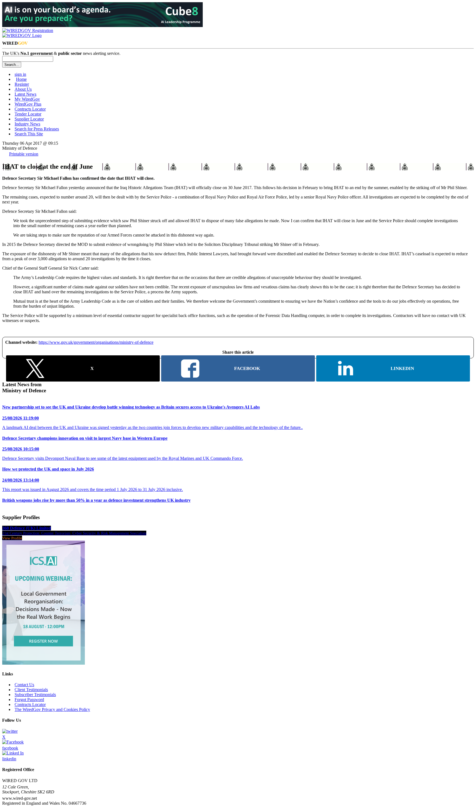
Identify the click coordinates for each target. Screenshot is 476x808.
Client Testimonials (31, 689)
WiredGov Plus (28, 104)
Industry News (27, 124)
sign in (20, 74)
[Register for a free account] (27, 30)
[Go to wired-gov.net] (22, 35)
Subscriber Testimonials (35, 694)
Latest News (25, 94)
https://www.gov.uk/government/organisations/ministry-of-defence (96, 342)
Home (21, 79)
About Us (23, 89)
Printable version (23, 154)
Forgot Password (29, 699)
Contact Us (24, 684)
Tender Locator (28, 114)
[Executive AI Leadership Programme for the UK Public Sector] (102, 25)
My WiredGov (27, 99)
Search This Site (29, 133)
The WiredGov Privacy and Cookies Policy (52, 709)
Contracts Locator (30, 109)
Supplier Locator (29, 119)
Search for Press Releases (37, 129)
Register (22, 84)
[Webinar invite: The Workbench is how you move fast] (43, 663)
